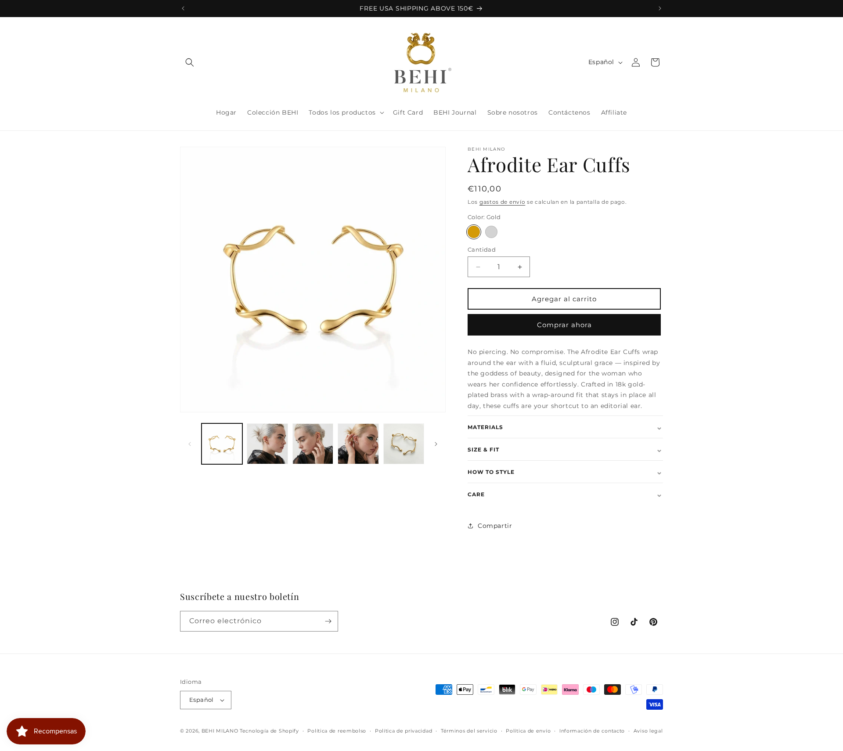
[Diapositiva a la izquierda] (189, 444)
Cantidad (482, 249)
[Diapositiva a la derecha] (436, 444)
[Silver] (491, 232)
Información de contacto (592, 731)
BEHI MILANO (220, 731)
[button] (189, 62)
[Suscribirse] (328, 621)
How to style (565, 472)
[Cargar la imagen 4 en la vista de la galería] (358, 443)
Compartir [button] (495, 526)
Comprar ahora (564, 325)
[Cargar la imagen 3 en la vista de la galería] (312, 443)
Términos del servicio (469, 731)
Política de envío (528, 731)
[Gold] (474, 232)
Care (565, 494)
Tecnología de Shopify (269, 731)
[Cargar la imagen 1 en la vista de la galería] (222, 443)
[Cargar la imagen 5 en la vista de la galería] (403, 443)
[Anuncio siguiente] (660, 8)
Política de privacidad (403, 731)
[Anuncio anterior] (183, 8)
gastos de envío (502, 202)
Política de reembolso (336, 731)
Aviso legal (648, 731)
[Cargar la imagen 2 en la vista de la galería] (267, 443)
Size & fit (565, 449)
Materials (565, 427)
